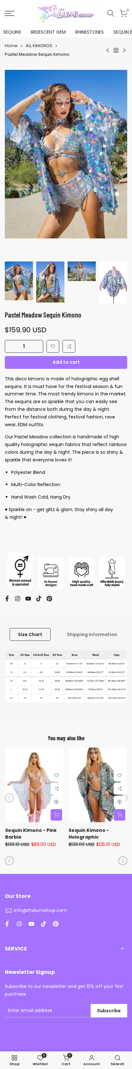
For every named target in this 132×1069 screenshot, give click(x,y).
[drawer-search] (110, 13)
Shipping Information (92, 634)
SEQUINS (12, 32)
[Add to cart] (56, 815)
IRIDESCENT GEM (48, 32)
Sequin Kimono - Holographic (89, 833)
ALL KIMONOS (39, 46)
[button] (52, 346)
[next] (122, 860)
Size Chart (30, 634)
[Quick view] (56, 802)
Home (11, 46)
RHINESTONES (89, 32)
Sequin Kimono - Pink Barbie (31, 833)
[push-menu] (9, 13)
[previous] (9, 797)
